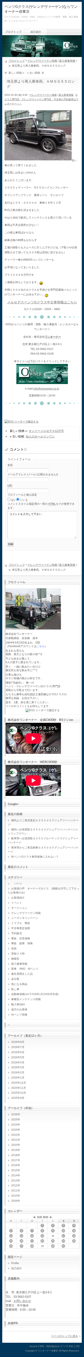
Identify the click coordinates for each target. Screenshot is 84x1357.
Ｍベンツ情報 (19, 1014)
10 (63, 1230)
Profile (15, 1263)
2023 (14, 1129)
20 (21, 1241)
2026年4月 (17, 1062)
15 (42, 1235)
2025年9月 (17, 1097)
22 (42, 1241)
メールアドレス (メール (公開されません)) (32, 474)
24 (63, 1241)
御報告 (15, 958)
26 (11, 1246)
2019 (14, 1150)
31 (63, 1246)
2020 (14, 1145)
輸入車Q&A (18, 1004)
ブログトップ (13, 31)
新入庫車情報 (67, 60)
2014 (14, 1175)
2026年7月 (17, 1047)
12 (11, 1235)
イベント (16, 902)
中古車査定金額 (20, 928)
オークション (19, 907)
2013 (14, 1180)
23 (53, 1241)
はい (13, 499)
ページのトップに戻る (64, 1336)
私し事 (15, 989)
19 (11, 1241)
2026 (14, 1114)
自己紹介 (35, 31)
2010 (14, 1195)
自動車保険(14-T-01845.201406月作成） (35, 994)
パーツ (16, 883)
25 (74, 1241)
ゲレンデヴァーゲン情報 (42, 60)
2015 (14, 1170)
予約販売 (16, 933)
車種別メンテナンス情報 (26, 999)
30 (53, 1246)
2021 (14, 1139)
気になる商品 (19, 984)
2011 (14, 1190)
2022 (14, 1134)
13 (21, 1235)
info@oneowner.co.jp (46, 388)
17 (63, 1235)
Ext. (71, 1346)
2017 (14, 1160)
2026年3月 (17, 1067)
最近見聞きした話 (22, 973)
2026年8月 (17, 1042)
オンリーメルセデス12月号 (46, 431)
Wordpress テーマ (57, 1346)
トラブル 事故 (20, 923)
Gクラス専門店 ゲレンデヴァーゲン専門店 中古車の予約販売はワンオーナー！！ (41, 99)
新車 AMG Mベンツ (26, 968)
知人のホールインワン (40, 436)
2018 (14, 1155)
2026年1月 (17, 1077)
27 (21, 1246)
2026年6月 (17, 1052)
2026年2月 (17, 1072)
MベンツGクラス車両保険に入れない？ (34, 856)
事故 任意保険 (20, 938)
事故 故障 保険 (22, 943)
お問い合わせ (22, 1301)
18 (74, 1235)
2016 (14, 1165)
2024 (14, 1124)
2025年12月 (18, 1082)
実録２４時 (18, 953)
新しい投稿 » (16, 73)
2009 (14, 1200)
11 (74, 1230)
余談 (14, 948)
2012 (14, 1185)
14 (32, 1235)
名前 (10, 465)
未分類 (15, 979)
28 (32, 1246)
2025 (14, 1119)
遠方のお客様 (19, 1009)
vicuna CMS (36, 1346)
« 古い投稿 (33, 73)
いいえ (24, 499)
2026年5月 (17, 1057)
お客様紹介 (18, 897)
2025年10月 (18, 1092)
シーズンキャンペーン (24, 918)
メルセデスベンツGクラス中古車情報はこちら (42, 302)
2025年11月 (18, 1087)
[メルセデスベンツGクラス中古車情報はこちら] (42, 381)
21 (32, 1241)
